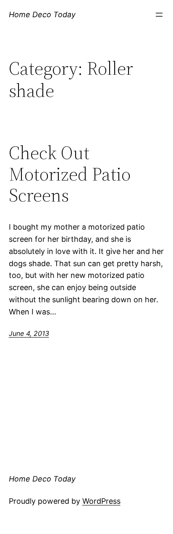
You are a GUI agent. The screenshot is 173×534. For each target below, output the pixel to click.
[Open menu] (159, 15)
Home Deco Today (42, 14)
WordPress (101, 501)
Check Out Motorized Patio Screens (70, 174)
